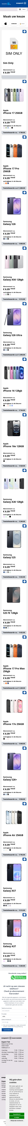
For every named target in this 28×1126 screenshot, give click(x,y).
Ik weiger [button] (16, 1117)
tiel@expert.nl (6, 1047)
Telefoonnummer (7, 1008)
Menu (24, 9)
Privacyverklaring (18, 1026)
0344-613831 (5, 1046)
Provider (4, 1014)
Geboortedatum (6, 1019)
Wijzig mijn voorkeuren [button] (17, 1120)
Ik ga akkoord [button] (16, 1114)
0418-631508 (5, 1085)
